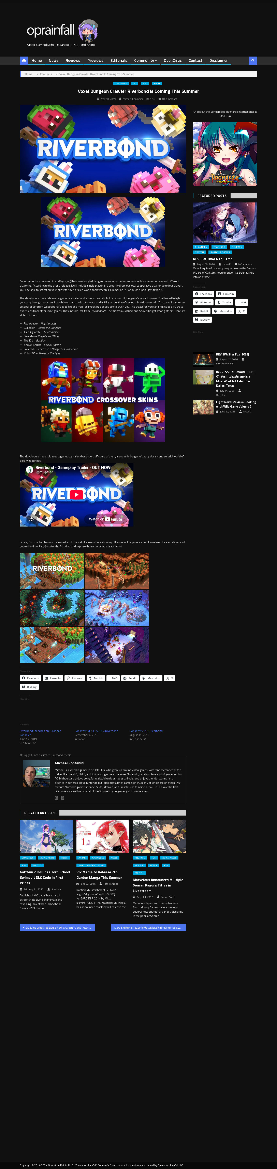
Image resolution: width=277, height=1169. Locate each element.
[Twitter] (62, 798)
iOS (154, 858)
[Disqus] (103, 985)
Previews (95, 60)
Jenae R (227, 264)
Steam (67, 755)
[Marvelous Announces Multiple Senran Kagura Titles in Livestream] (159, 836)
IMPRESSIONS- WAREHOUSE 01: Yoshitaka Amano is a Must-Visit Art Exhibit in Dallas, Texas (235, 379)
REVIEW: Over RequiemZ (212, 259)
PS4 (145, 83)
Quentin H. (222, 395)
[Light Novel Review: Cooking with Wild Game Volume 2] (203, 407)
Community (144, 60)
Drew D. (247, 411)
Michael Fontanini (133, 99)
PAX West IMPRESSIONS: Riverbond (96, 731)
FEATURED (219, 247)
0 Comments (169, 99)
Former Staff (167, 897)
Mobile (139, 865)
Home (36, 60)
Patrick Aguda (111, 884)
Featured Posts (212, 195)
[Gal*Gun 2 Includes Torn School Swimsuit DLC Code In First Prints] (46, 836)
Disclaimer (218, 60)
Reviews (72, 60)
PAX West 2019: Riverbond (146, 731)
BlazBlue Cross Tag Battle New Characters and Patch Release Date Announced (60, 927)
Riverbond (57, 755)
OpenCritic (173, 60)
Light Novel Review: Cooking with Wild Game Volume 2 (236, 404)
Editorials (118, 60)
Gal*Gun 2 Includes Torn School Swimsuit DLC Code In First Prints (45, 877)
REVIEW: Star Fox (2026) (232, 354)
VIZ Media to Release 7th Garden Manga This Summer (99, 874)
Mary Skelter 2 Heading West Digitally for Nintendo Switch (149, 927)
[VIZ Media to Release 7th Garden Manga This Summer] (103, 836)
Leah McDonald (224, 363)
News (54, 60)
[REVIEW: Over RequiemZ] (225, 222)
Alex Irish (56, 889)
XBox (157, 83)
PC (134, 83)
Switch (37, 865)
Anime (82, 858)
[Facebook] (56, 798)
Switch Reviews (220, 252)
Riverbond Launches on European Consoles (40, 733)
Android (140, 858)
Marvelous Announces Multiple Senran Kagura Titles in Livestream (158, 885)
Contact (195, 60)
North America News (91, 865)
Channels (121, 83)
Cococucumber (41, 755)
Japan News (47, 858)
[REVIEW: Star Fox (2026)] (203, 359)
